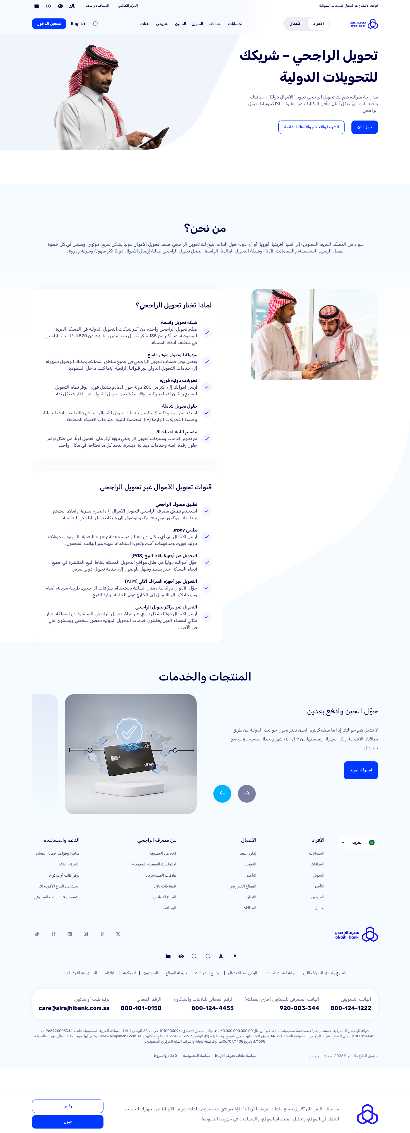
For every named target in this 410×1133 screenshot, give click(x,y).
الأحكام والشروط (166, 1055)
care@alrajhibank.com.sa (74, 1008)
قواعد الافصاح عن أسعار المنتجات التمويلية (348, 6)
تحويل (319, 908)
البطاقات (216, 23)
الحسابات (235, 23)
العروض (163, 23)
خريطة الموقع (176, 973)
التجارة (251, 897)
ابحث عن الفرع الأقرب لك (59, 886)
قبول (68, 1121)
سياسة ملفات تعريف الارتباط (235, 1055)
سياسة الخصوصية (196, 1055)
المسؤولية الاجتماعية (80, 973)
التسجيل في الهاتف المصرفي (56, 897)
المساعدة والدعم (97, 6)
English (78, 23)
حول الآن (364, 127)
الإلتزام (110, 973)
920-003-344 (299, 1008)
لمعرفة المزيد (361, 770)
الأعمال (296, 23)
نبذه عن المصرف (163, 853)
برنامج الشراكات (208, 973)
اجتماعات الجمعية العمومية (154, 864)
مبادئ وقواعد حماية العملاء (57, 853)
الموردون (150, 973)
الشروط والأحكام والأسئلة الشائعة (311, 127)
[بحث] (95, 23)
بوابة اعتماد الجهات (280, 973)
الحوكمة (129, 973)
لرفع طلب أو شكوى (64, 875)
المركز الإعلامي (164, 897)
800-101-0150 (141, 1008)
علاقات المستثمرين (161, 875)
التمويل (197, 23)
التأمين (180, 23)
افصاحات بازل (165, 886)
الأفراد (318, 23)
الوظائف (169, 908)
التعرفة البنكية (68, 864)
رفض (68, 1106)
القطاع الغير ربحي (242, 886)
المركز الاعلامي (128, 6)
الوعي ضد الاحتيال (242, 973)
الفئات (145, 23)
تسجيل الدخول (49, 23)
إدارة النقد (248, 853)
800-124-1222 (351, 1008)
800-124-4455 (212, 1008)
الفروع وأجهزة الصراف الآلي (324, 973)
